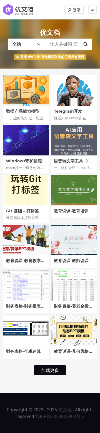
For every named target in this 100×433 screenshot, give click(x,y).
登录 (76, 9)
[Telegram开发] (74, 90)
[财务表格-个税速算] (26, 331)
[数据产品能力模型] (26, 90)
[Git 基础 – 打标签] (26, 190)
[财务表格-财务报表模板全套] (26, 285)
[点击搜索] (85, 44)
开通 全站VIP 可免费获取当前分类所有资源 (52, 56)
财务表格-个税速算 (23, 351)
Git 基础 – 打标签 (22, 210)
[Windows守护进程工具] (26, 140)
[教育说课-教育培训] (74, 190)
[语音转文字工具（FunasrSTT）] (74, 140)
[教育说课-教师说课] (74, 240)
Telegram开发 (68, 111)
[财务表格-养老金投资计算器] (74, 285)
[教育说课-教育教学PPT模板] (26, 240)
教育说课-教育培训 (71, 210)
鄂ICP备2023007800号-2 (59, 416)
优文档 (64, 410)
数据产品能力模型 (22, 111)
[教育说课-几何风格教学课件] (74, 331)
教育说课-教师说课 (71, 260)
